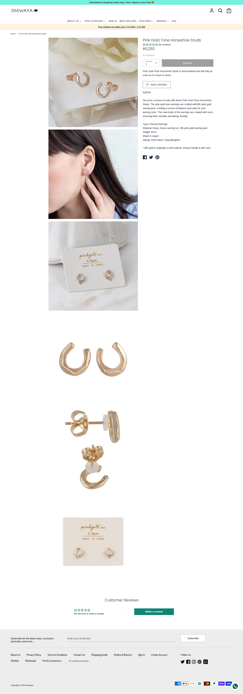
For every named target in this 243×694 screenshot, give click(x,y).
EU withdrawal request (79, 661)
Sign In (141, 654)
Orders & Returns (123, 654)
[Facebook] (188, 661)
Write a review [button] (154, 611)
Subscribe (193, 638)
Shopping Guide (99, 654)
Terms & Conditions (57, 654)
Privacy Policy (34, 654)
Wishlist (15, 660)
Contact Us (79, 654)
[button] (151, 44)
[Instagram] (194, 661)
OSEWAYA (150, 55)
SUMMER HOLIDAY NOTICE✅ (121, 27)
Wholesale (30, 660)
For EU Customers (51, 660)
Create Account (159, 654)
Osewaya (29, 685)
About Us (15, 654)
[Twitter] (183, 661)
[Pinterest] (200, 661)
